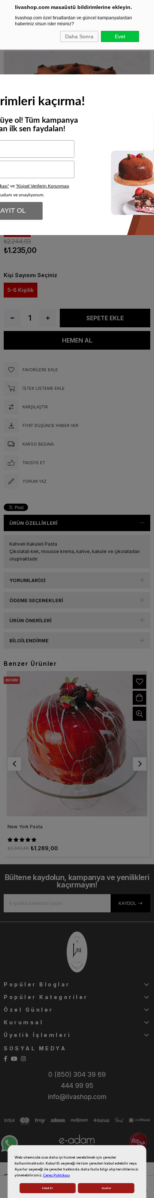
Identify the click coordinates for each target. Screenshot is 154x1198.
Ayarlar (106, 1188)
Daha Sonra (79, 36)
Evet (120, 36)
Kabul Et (47, 1188)
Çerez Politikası (56, 1175)
